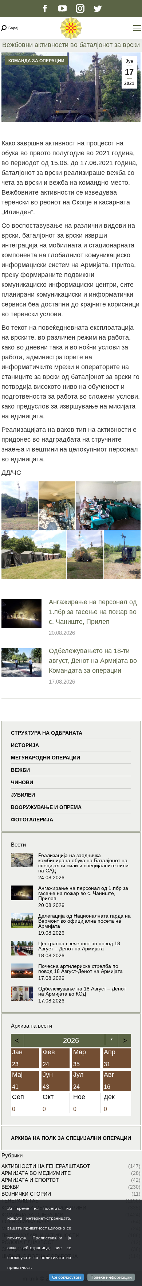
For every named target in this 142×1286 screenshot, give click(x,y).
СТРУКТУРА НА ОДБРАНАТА (46, 732)
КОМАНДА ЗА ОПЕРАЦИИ (36, 60)
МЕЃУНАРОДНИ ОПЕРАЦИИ (45, 757)
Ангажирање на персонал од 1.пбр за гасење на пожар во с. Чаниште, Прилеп (93, 611)
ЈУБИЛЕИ (23, 794)
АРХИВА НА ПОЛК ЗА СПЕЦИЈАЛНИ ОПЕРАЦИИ (71, 1138)
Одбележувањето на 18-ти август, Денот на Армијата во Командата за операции (93, 660)
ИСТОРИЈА (25, 745)
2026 (71, 1040)
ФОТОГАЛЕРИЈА (32, 819)
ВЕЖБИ (20, 770)
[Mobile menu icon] (137, 28)
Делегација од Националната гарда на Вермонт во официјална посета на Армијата (84, 921)
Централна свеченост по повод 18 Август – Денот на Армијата (79, 946)
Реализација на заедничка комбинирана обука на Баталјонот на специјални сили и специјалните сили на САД (83, 863)
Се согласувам (66, 1277)
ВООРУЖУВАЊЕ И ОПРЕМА (46, 807)
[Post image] (21, 613)
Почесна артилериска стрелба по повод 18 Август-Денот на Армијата (80, 968)
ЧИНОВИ (22, 782)
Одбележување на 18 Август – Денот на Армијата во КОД (82, 991)
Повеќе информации (111, 1277)
